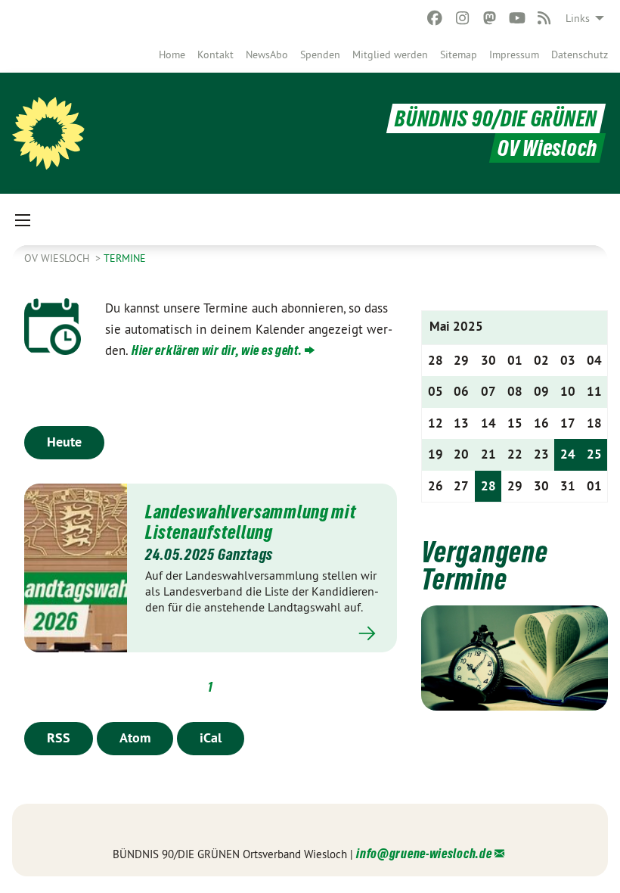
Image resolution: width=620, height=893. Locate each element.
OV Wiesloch (58, 258)
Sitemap (458, 54)
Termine (125, 258)
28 (488, 486)
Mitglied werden (390, 54)
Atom (134, 737)
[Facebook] (435, 18)
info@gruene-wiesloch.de (423, 853)
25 (594, 454)
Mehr (262, 633)
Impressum (514, 54)
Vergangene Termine (484, 566)
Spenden (320, 54)
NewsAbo (267, 54)
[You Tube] (516, 18)
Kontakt (215, 54)
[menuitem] (172, 54)
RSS (58, 737)
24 (567, 454)
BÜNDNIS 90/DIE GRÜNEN (496, 118)
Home (172, 54)
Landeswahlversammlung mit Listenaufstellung (250, 521)
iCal (211, 737)
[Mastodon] (489, 18)
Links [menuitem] (578, 18)
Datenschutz (579, 54)
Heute (64, 441)
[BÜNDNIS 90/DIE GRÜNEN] (48, 133)
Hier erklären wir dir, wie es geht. (217, 350)
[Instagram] (462, 18)
